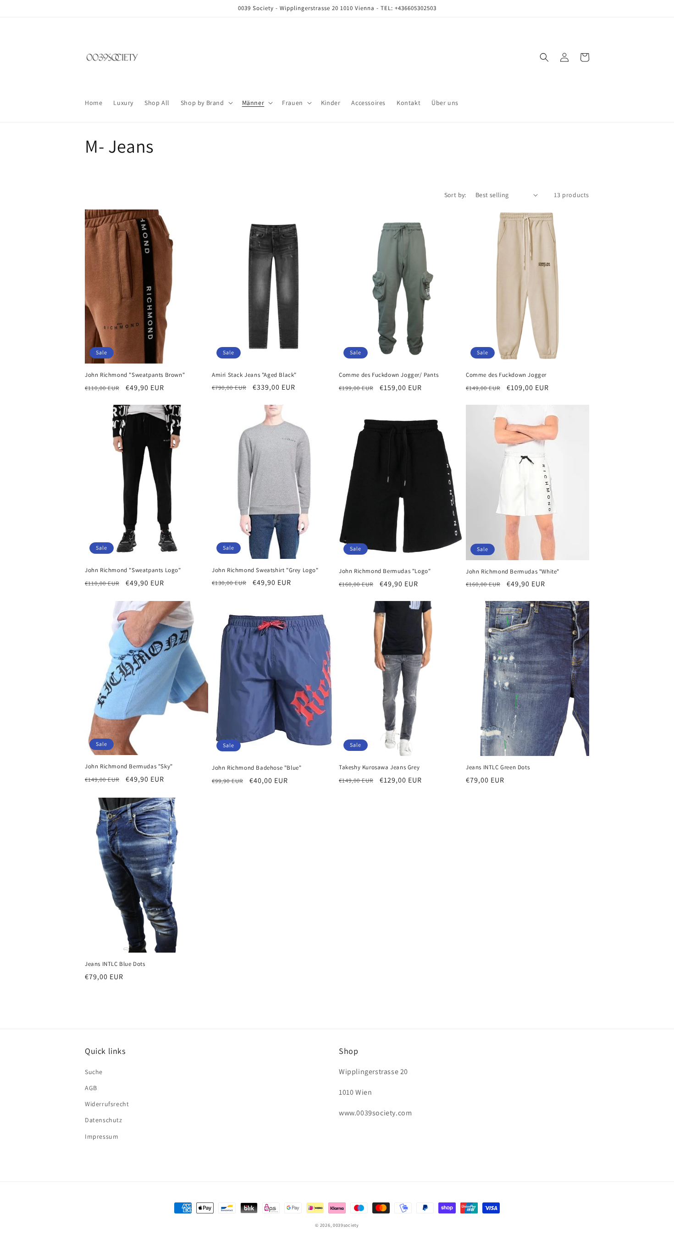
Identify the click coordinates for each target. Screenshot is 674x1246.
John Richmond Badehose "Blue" (256, 768)
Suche (94, 1072)
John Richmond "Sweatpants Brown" (135, 375)
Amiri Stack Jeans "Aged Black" (254, 375)
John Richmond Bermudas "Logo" (385, 571)
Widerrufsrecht (107, 1104)
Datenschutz (103, 1120)
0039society (346, 1225)
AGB (91, 1088)
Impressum (101, 1136)
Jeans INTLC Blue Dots (115, 964)
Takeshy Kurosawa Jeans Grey (379, 767)
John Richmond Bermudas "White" (512, 571)
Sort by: (455, 195)
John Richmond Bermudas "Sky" (129, 766)
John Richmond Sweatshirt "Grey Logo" (265, 570)
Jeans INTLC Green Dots (498, 767)
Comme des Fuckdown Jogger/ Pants (388, 375)
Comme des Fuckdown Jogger (506, 375)
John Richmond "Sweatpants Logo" (133, 570)
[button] (206, 102)
